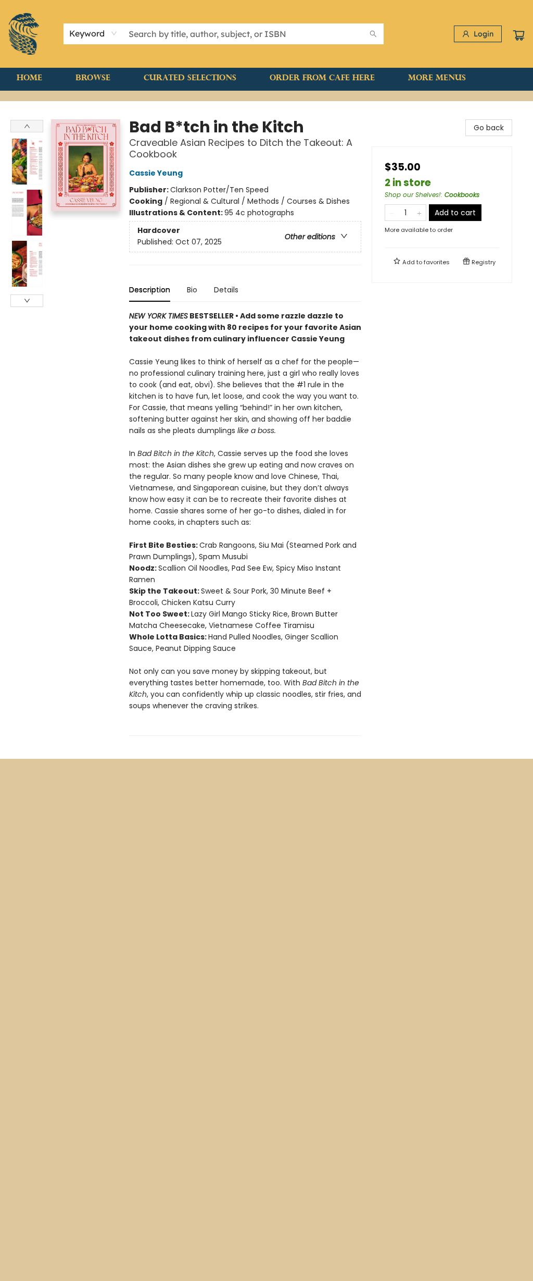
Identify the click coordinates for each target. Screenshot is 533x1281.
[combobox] (93, 33)
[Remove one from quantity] (391, 212)
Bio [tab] (192, 290)
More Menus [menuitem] (437, 78)
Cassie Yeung (156, 173)
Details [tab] (226, 290)
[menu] (266, 79)
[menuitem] (29, 79)
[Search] (373, 33)
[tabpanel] (245, 523)
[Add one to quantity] (419, 212)
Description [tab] (149, 290)
